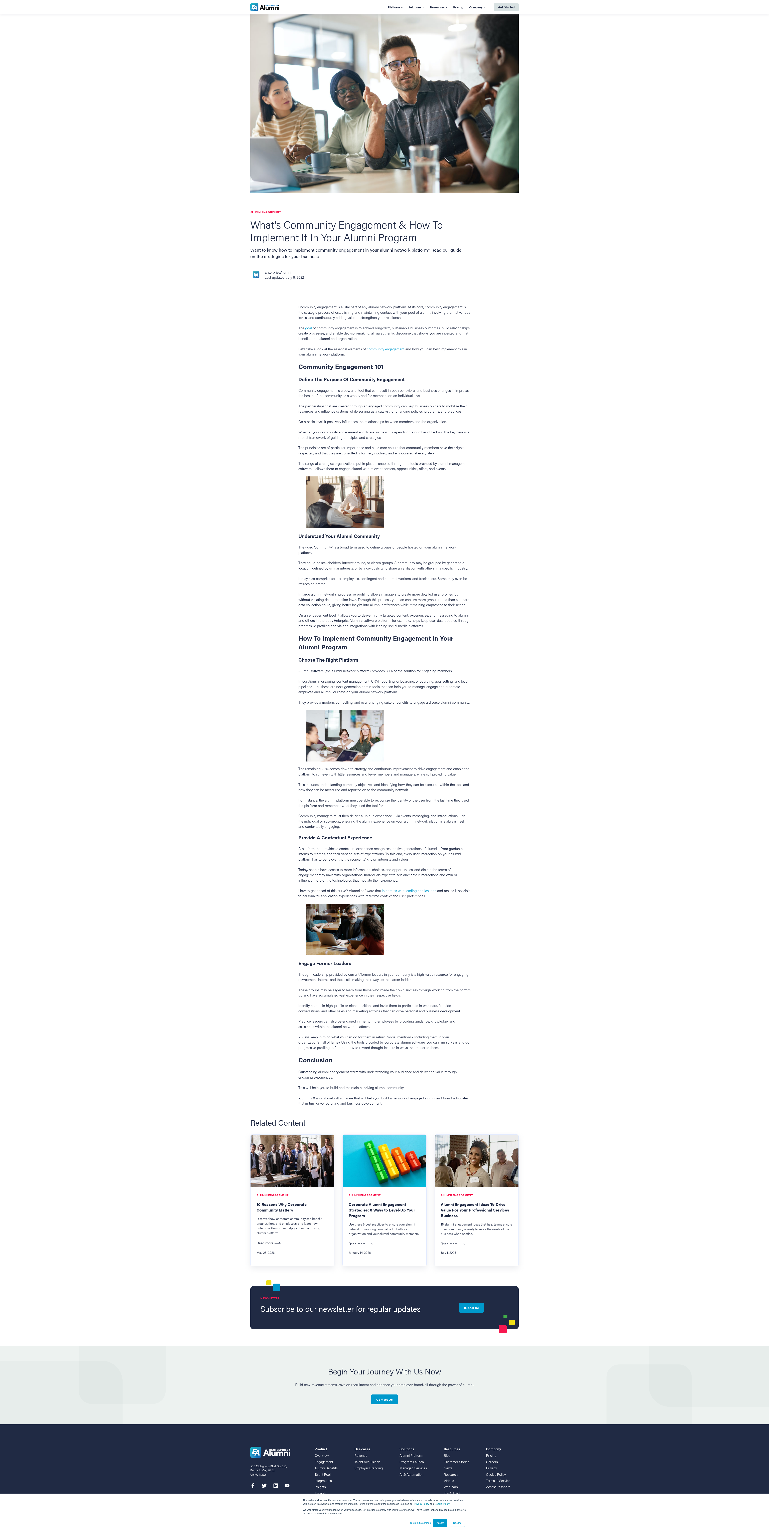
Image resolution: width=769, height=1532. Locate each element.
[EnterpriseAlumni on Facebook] (253, 1486)
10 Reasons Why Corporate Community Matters (282, 1207)
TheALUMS (452, 1493)
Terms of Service (498, 1480)
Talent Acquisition (367, 1462)
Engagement (324, 1462)
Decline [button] (457, 1522)
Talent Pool (323, 1474)
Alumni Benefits (326, 1468)
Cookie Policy (442, 1503)
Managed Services (413, 1468)
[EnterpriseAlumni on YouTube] (287, 1486)
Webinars (451, 1487)
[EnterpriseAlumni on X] (264, 1486)
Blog (447, 1455)
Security (320, 1493)
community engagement (386, 348)
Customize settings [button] (420, 1522)
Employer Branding (368, 1468)
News (448, 1468)
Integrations (323, 1480)
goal (308, 327)
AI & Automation (411, 1474)
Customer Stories (456, 1462)
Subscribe (471, 1308)
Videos (449, 1480)
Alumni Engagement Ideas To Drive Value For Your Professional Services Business (475, 1209)
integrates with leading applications (409, 890)
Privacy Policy (421, 1503)
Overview (322, 1455)
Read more (265, 1242)
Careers (492, 1462)
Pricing (491, 1455)
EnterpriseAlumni (278, 272)
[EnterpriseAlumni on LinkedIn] (275, 1486)
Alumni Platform (411, 1455)
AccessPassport (498, 1487)
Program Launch (412, 1462)
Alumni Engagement (265, 212)
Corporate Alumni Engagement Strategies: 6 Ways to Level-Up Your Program (382, 1209)
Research (451, 1474)
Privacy (491, 1468)
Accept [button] (440, 1522)
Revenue (360, 1455)
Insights (320, 1487)
